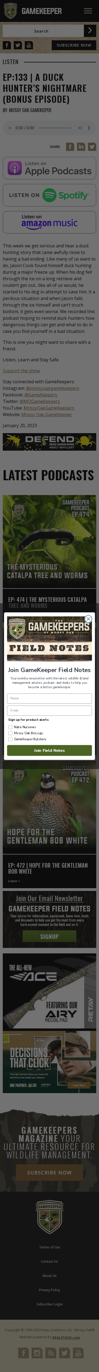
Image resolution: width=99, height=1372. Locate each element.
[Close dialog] (88, 618)
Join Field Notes (49, 750)
